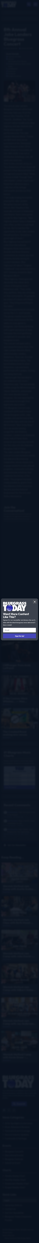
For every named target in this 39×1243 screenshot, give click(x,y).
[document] (19, 621)
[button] (34, 602)
